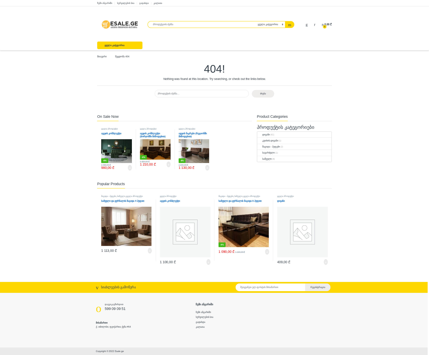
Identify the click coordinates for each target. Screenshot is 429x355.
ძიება (263, 93)
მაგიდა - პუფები (271, 146)
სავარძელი (268, 152)
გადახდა (144, 3)
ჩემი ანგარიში (104, 3)
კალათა (158, 3)
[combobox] (201, 24)
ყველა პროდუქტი (109, 129)
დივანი (266, 134)
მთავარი (102, 56)
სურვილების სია (125, 3)
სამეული (267, 158)
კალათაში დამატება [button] (126, 168)
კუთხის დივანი (270, 140)
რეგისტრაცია (317, 287)
